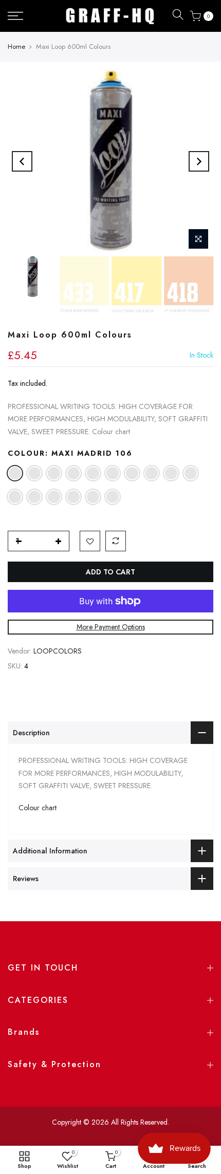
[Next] (199, 161)
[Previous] (22, 161)
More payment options (111, 627)
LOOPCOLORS (57, 651)
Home (16, 46)
